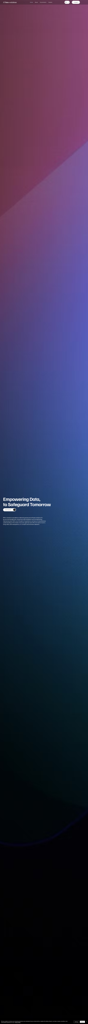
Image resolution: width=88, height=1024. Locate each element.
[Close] (86, 1022)
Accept (82, 1021)
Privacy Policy (17, 1022)
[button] (43, 2)
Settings (76, 1021)
